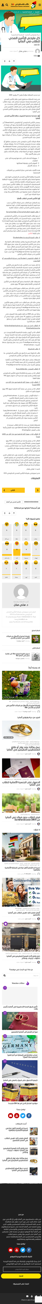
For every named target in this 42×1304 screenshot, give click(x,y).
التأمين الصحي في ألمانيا (13, 502)
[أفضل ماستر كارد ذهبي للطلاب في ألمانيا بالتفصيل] (21, 892)
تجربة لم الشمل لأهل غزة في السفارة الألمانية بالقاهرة (17, 1129)
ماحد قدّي (7, 558)
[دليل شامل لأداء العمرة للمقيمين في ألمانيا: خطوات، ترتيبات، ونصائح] (21, 937)
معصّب (35, 539)
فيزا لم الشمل (33, 865)
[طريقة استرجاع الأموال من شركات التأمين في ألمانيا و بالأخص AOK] (21, 685)
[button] (39, 5)
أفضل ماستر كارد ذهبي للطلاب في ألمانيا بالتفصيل (16, 1139)
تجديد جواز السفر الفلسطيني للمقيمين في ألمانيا (16, 1169)
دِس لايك (7, 539)
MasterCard (18, 908)
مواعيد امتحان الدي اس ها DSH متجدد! (23, 1103)
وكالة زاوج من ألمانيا (34, 743)
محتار (26, 539)
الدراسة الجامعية (17, 35)
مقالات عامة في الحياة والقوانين (20, 701)
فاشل (6, 577)
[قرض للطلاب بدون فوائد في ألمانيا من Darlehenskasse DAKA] (21, 803)
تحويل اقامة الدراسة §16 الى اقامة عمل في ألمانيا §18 (17, 654)
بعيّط (17, 539)
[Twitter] (22, 1115)
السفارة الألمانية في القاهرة (11, 863)
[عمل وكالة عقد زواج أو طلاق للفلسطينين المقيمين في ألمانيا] (21, 730)
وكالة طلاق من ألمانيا (23, 743)
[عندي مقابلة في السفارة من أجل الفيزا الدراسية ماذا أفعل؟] (20, 1044)
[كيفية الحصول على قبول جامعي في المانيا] (20, 1069)
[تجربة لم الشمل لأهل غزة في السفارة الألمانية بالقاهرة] (21, 847)
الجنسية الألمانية (9, 779)
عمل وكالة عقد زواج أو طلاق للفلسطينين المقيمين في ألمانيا (23, 748)
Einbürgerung (17, 779)
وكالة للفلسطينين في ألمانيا (32, 744)
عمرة (20, 953)
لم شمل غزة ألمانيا (24, 865)
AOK (10, 701)
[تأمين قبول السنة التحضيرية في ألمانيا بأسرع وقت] (20, 996)
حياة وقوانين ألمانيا (32, 35)
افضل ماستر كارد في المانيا (32, 910)
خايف (36, 577)
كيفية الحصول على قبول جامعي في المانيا (20, 1080)
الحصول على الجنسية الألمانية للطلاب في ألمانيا (21, 783)
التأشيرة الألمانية (35, 863)
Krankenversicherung (31, 502)
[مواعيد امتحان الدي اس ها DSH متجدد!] (20, 1092)
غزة (38, 865)
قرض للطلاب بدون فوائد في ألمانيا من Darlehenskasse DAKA (22, 818)
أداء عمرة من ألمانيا (27, 953)
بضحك (16, 577)
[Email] (10, 1115)
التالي (30, 233)
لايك (17, 558)
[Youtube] (16, 1115)
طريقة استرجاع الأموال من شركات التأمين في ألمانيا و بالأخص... (18, 637)
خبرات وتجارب (25, 779)
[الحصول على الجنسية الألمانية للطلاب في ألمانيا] (21, 768)
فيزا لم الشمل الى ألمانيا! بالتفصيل (24, 1032)
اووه (26, 577)
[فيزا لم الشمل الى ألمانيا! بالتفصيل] (20, 1021)
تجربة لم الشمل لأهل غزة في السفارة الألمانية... (31, 1206)
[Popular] (6, 924)
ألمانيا (21, 863)
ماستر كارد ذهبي (20, 910)
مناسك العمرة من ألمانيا (12, 953)
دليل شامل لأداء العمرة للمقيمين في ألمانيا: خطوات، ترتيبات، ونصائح (23, 957)
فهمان (36, 558)
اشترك (21, 1276)
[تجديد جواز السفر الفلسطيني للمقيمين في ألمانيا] (33, 1171)
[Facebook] (29, 1115)
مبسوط (26, 558)
